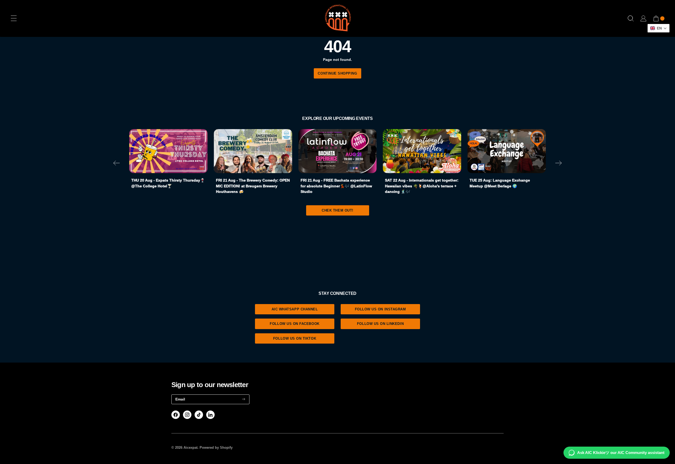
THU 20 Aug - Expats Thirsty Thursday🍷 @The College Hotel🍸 (168, 183)
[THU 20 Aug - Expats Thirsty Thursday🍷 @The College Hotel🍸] (168, 151)
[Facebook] (175, 415)
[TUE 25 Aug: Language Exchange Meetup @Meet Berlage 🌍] (506, 151)
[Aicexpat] (338, 18)
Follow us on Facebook (294, 324)
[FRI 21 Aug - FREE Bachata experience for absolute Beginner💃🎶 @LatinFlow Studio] (337, 151)
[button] (116, 164)
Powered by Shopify (216, 448)
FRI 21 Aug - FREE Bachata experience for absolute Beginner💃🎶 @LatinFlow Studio (336, 186)
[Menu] (14, 18)
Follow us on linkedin (380, 324)
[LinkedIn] (210, 415)
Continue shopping (337, 73)
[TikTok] (199, 415)
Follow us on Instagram (380, 309)
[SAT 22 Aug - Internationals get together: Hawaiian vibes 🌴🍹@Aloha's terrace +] (422, 151)
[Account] (643, 18)
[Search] (631, 18)
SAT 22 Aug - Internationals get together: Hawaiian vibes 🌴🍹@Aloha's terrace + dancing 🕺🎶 (422, 186)
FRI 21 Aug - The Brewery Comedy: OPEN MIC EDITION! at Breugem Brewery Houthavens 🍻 (253, 186)
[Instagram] (187, 414)
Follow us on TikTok (294, 338)
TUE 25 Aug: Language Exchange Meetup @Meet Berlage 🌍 (500, 183)
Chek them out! (337, 210)
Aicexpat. (191, 448)
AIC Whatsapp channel (295, 309)
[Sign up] (243, 399)
